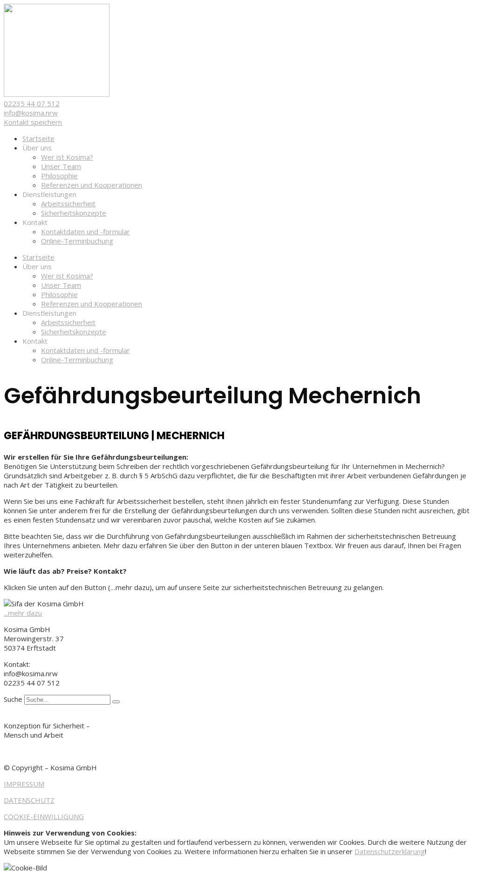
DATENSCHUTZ (29, 800)
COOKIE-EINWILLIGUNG (44, 816)
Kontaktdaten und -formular (85, 231)
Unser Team (61, 166)
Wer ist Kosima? (67, 157)
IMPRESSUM (24, 783)
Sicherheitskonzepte (73, 212)
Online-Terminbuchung (77, 240)
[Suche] (116, 701)
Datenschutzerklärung (389, 851)
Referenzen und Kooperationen (91, 185)
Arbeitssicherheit (68, 203)
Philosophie (59, 175)
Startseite (38, 138)
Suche (13, 699)
